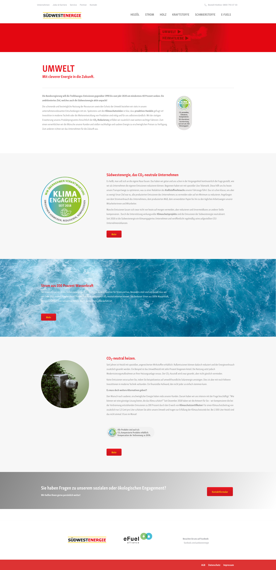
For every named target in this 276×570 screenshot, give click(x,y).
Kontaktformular (220, 492)
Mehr (114, 234)
